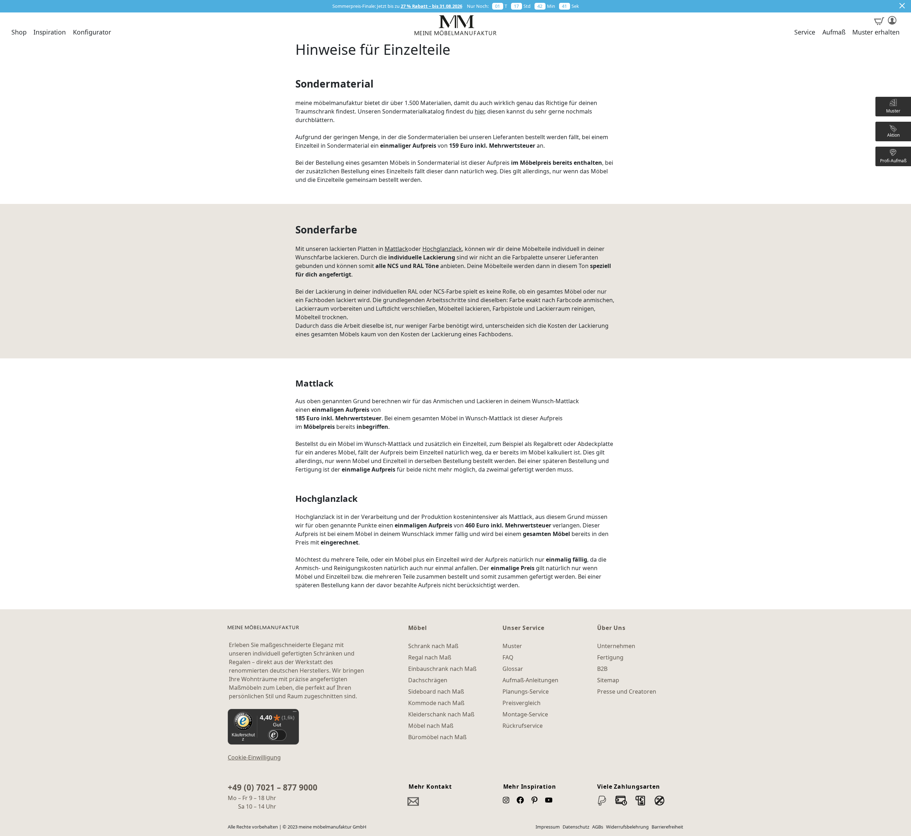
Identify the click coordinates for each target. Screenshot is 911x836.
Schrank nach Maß (433, 646)
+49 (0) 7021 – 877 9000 (272, 787)
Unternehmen (616, 646)
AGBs (597, 827)
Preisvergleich (521, 703)
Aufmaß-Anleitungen (530, 680)
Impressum (548, 827)
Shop (19, 32)
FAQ (508, 657)
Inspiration (49, 32)
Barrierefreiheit (667, 827)
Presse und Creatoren (626, 691)
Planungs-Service (525, 691)
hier (479, 111)
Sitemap (608, 680)
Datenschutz (576, 827)
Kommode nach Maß (436, 703)
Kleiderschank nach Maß (441, 714)
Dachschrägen (427, 680)
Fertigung (610, 657)
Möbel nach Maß (430, 726)
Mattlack (396, 249)
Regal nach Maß (429, 657)
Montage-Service (525, 714)
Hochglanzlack (442, 249)
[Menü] (294, 713)
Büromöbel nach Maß (437, 737)
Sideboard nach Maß (436, 691)
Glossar (512, 669)
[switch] (277, 735)
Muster (512, 646)
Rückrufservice (522, 726)
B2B (602, 669)
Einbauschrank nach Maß (442, 669)
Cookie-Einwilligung (254, 757)
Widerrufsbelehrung (627, 827)
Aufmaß (834, 32)
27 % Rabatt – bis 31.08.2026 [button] (431, 6)
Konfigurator (92, 32)
